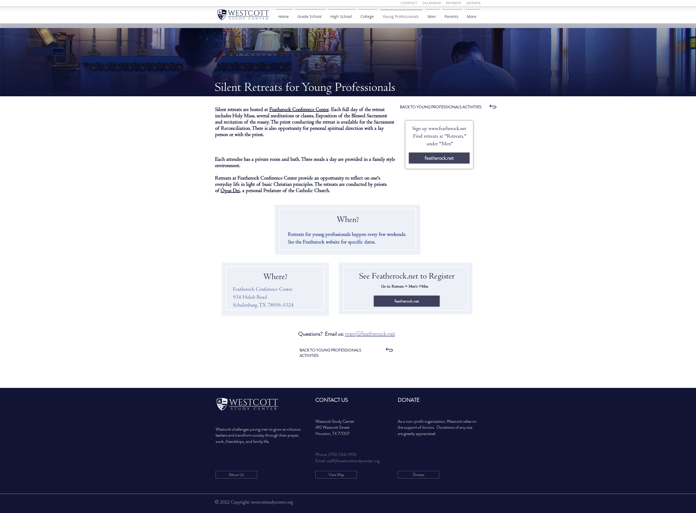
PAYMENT (454, 3)
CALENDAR (431, 3)
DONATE (474, 3)
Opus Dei (230, 190)
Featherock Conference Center (299, 109)
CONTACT (409, 3)
